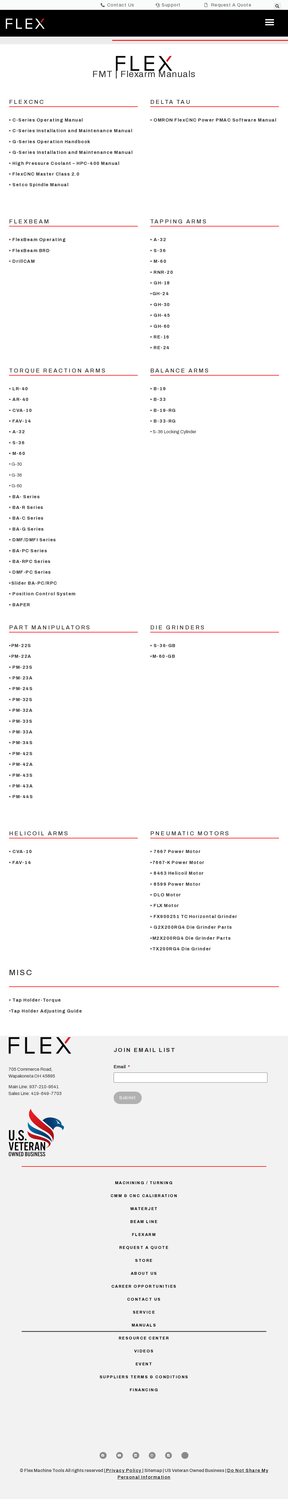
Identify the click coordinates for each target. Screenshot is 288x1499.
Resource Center (144, 1338)
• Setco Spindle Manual (39, 184)
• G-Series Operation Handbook (50, 141)
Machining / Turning (144, 1183)
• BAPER (19, 604)
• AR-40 (19, 399)
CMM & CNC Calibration (144, 1196)
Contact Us (144, 1299)
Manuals (144, 1325)
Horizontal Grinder (213, 916)
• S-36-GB (163, 645)
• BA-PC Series (28, 550)
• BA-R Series (26, 507)
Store (144, 1260)
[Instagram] (152, 1455)
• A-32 (158, 239)
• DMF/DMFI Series (32, 539)
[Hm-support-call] (184, 1455)
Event (144, 1364)
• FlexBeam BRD (30, 250)
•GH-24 (159, 293)
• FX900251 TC (169, 916)
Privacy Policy (123, 1470)
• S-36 (158, 250)
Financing (144, 1390)
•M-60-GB (162, 656)
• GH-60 (160, 326)
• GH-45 (160, 315)
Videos (144, 1351)
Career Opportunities (144, 1286)
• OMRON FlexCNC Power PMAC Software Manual (213, 120)
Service (144, 1312)
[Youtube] (119, 1455)
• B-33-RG (163, 421)
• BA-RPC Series (30, 561)
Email (122, 1066)
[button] (277, 6)
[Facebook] (103, 1455)
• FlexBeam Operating (37, 239)
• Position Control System (42, 593)
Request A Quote (144, 1248)
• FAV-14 (20, 421)
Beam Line (144, 1222)
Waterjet (144, 1209)
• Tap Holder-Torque (35, 1000)
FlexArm (144, 1235)
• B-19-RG (163, 410)
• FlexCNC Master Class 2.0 (44, 174)
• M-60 (158, 261)
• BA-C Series (26, 518)
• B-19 (158, 388)
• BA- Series (24, 496)
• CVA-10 (20, 410)
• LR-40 (18, 388)
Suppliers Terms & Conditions (144, 1377)
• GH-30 (160, 304)
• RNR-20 (161, 272)
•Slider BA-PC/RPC (33, 583)
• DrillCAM (22, 261)
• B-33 (158, 399)
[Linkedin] (135, 1455)
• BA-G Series (26, 529)
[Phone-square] (168, 1455)
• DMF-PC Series (30, 572)
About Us (144, 1273)
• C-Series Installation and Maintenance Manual (70, 130)
